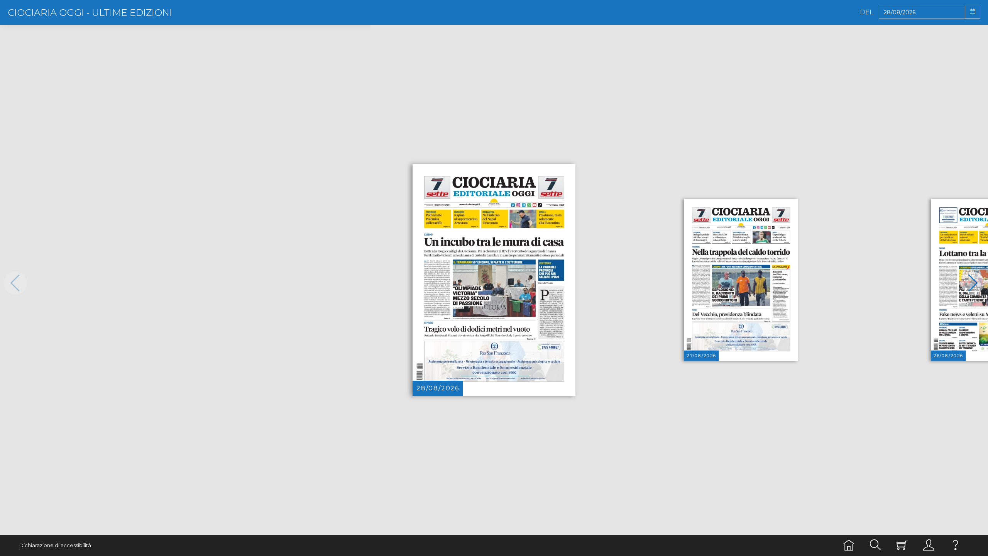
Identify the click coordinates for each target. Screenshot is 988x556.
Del (866, 12)
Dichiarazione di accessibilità (55, 545)
